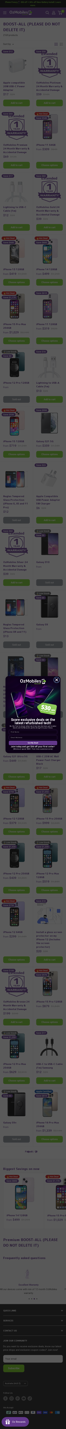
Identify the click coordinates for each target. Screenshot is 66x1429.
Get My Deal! (33, 743)
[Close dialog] (56, 680)
